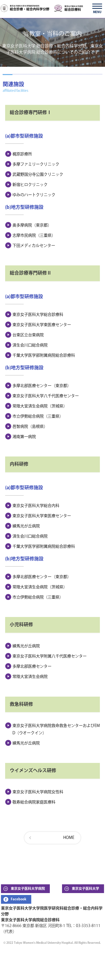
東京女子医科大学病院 (28, 888)
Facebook (18, 899)
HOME (68, 838)
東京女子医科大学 (85, 888)
